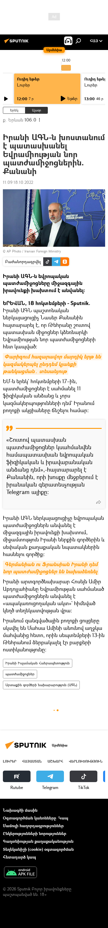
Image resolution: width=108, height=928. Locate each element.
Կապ (63, 818)
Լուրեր (23, 85)
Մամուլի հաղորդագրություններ (33, 825)
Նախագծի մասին (20, 810)
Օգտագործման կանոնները (29, 818)
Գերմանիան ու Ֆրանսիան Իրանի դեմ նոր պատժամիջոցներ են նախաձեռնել (51, 568)
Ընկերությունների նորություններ (34, 833)
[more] (98, 502)
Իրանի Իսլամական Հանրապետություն (37, 663)
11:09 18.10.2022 (18, 182)
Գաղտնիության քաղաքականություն (38, 841)
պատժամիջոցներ (20, 674)
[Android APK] (20, 873)
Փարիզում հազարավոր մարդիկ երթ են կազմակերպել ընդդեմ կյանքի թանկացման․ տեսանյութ (52, 364)
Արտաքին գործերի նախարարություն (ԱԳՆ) (41, 684)
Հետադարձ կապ (19, 857)
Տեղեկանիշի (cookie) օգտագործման (38, 849)
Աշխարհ (55, 761)
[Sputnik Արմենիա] (17, 43)
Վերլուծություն (86, 761)
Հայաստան (32, 761)
